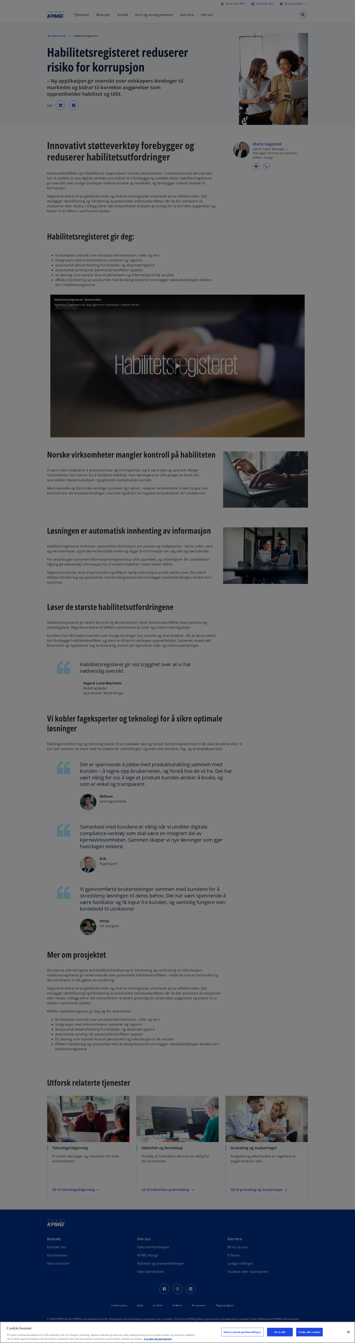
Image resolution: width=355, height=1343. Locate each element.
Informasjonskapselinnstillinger (242, 1332)
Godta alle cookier (309, 1332)
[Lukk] (348, 1331)
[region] (177, 1332)
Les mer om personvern (158, 1338)
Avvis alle (280, 1332)
